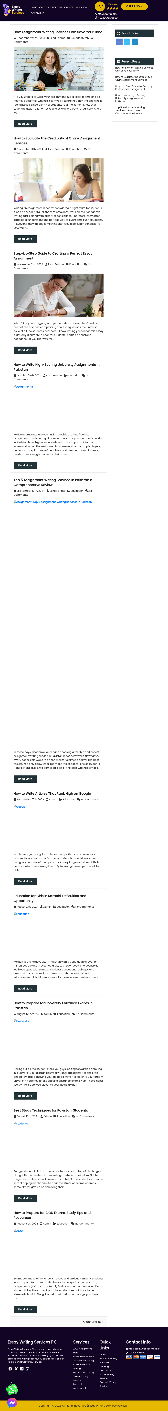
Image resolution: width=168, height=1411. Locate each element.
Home (34, 7)
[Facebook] (119, 42)
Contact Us (37, 13)
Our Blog (81, 7)
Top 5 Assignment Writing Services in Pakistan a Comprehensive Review (130, 110)
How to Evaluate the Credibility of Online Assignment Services (134, 78)
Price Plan (56, 7)
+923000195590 (107, 14)
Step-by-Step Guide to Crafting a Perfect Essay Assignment (134, 87)
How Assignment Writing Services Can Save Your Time (58, 32)
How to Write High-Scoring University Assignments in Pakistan (130, 98)
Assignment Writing (83, 1360)
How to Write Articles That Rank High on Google (52, 793)
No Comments (90, 799)
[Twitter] (127, 42)
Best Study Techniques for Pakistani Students (51, 1110)
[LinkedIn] (135, 42)
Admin (53, 799)
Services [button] (68, 7)
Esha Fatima (57, 38)
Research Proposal (83, 1356)
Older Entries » (93, 1322)
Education (77, 38)
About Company (108, 1358)
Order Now (134, 6)
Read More (25, 124)
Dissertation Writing (83, 1372)
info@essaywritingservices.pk (144, 1348)
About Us (43, 7)
